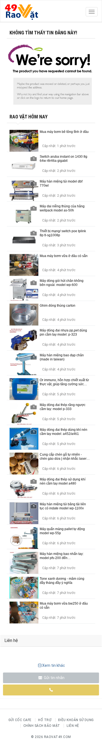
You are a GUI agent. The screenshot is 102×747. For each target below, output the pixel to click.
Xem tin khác (53, 665)
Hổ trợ (44, 720)
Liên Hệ (73, 726)
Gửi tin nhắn (53, 678)
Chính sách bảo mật (41, 726)
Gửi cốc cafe (20, 720)
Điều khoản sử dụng (76, 720)
